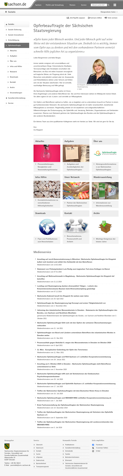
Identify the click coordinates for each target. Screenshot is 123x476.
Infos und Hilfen (16, 66)
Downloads (14, 77)
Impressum (39, 448)
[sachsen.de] (17, 5)
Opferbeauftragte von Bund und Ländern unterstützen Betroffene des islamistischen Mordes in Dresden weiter (76, 334)
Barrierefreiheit (41, 463)
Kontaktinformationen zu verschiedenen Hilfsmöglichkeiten (48, 203)
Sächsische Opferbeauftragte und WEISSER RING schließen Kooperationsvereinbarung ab (74, 398)
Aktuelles (13, 51)
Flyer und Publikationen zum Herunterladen (47, 240)
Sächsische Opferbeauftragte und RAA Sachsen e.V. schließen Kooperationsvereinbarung (74, 357)
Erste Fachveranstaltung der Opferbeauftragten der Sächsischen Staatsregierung (70, 405)
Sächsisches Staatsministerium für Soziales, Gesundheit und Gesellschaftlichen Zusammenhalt (16, 453)
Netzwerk (13, 72)
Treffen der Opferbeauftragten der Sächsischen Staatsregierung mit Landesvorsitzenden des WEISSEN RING (75, 423)
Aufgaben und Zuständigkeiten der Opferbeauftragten (75, 167)
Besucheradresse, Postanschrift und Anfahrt (74, 239)
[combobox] (99, 4)
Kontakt (13, 82)
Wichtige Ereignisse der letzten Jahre (105, 240)
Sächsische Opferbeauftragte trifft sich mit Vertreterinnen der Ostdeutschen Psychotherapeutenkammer (68, 375)
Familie (67, 454)
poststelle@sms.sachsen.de (20, 465)
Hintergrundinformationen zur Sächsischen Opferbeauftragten (106, 167)
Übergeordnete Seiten (108, 12)
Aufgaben (13, 56)
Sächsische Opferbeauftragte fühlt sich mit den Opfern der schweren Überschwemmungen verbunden (74, 324)
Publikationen (69, 445)
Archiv (12, 87)
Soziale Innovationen (16, 35)
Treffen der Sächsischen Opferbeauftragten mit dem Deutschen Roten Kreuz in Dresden (73, 391)
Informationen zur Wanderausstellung (104, 204)
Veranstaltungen (16, 93)
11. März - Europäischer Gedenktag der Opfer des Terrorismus (62, 350)
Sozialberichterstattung (17, 99)
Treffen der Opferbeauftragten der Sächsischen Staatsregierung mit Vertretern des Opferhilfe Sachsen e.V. (75, 413)
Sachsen (38, 5)
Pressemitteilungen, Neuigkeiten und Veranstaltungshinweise (47, 167)
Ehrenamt (68, 460)
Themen (72, 5)
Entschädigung (13, 40)
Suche (38, 454)
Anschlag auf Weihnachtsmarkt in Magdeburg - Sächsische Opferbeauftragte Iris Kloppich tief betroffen (75, 277)
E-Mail (98, 451)
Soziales (11, 11)
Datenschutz (40, 460)
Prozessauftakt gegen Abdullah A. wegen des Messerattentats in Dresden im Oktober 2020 (74, 343)
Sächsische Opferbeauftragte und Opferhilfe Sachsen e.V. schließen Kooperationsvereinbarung (76, 384)
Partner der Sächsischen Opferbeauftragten (77, 204)
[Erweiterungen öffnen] (115, 5)
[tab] (17, 440)
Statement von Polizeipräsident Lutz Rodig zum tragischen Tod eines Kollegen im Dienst (73, 269)
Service (83, 5)
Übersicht (39, 445)
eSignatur (39, 457)
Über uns (13, 61)
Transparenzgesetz (42, 466)
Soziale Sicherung (14, 29)
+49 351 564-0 (15, 463)
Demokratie (69, 451)
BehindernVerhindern (72, 457)
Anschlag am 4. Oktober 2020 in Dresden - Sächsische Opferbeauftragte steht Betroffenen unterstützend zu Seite (74, 365)
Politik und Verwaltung (55, 5)
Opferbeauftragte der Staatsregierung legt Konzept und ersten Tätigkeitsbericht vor (71, 303)
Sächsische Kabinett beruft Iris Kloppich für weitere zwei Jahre (63, 296)
